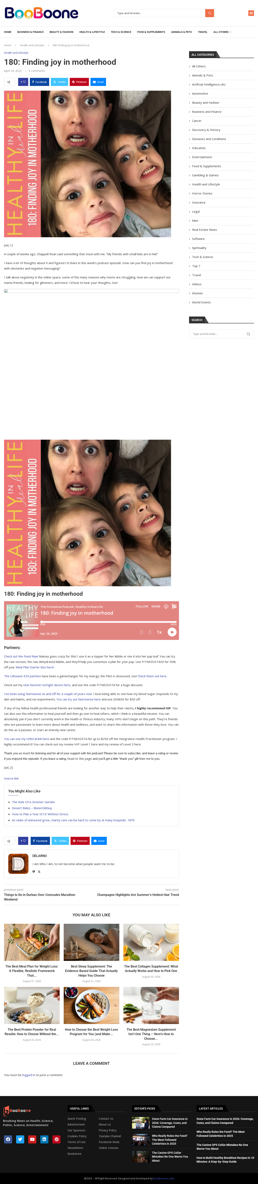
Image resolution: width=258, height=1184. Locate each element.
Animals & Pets (181, 31)
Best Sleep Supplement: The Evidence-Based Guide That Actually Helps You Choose (91, 971)
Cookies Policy (77, 1136)
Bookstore (74, 1153)
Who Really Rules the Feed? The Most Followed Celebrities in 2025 (169, 1139)
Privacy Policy (108, 1130)
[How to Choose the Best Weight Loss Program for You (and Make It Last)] (91, 1005)
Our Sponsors (76, 1130)
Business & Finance (30, 31)
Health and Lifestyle (32, 45)
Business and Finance (207, 112)
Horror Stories (202, 193)
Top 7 (196, 266)
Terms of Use (76, 1142)
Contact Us (106, 1118)
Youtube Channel (110, 1136)
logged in (28, 1075)
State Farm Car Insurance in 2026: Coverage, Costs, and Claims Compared (170, 1122)
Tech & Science (121, 31)
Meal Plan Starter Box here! (35, 667)
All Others (221, 31)
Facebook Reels (109, 1142)
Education (199, 148)
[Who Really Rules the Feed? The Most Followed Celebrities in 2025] (141, 1140)
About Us (105, 1124)
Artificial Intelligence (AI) (208, 84)
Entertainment (202, 157)
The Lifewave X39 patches (22, 676)
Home (7, 31)
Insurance (199, 202)
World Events (201, 302)
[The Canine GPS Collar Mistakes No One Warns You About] (141, 1157)
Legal (196, 211)
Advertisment (76, 1124)
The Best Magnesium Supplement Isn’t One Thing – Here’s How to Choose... (151, 1034)
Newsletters (75, 1147)
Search (209, 13)
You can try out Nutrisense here (78, 699)
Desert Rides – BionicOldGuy (32, 808)
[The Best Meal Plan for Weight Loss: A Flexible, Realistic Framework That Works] (32, 942)
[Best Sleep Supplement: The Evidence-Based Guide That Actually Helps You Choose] (91, 942)
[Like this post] (24, 82)
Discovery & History (206, 130)
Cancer (197, 121)
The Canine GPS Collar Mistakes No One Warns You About (170, 1156)
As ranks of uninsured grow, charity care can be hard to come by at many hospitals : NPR (73, 820)
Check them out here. (153, 676)
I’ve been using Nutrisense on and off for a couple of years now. (48, 694)
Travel (202, 31)
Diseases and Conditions (209, 139)
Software (198, 239)
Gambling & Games (205, 175)
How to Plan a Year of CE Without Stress (40, 814)
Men (195, 220)
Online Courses (109, 1147)
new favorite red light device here (46, 685)
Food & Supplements (151, 31)
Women (197, 293)
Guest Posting (77, 1118)
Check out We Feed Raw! (21, 656)
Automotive (200, 93)
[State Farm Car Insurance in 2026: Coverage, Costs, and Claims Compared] (141, 1123)
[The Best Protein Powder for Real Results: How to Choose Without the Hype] (32, 1005)
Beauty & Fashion (61, 31)
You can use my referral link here (26, 739)
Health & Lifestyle (92, 31)
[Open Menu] (251, 13)
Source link (11, 778)
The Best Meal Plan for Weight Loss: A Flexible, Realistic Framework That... (31, 971)
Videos (197, 284)
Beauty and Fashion (205, 102)
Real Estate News (204, 230)
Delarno (39, 856)
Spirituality (199, 248)
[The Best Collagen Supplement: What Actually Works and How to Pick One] (151, 942)
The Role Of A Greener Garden (33, 802)
